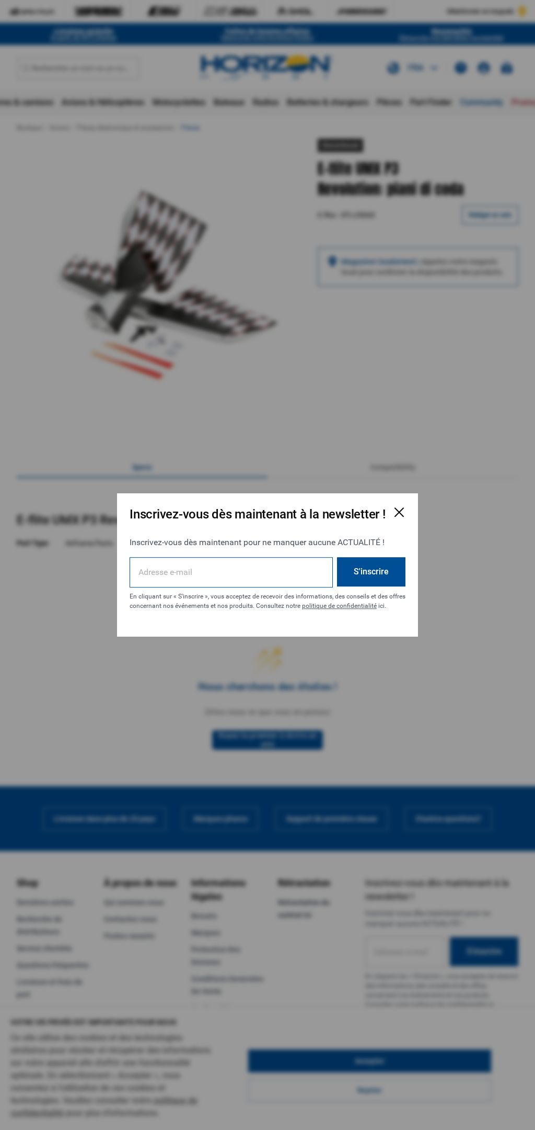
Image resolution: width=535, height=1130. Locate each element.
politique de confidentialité (339, 605)
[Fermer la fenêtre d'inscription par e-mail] (399, 512)
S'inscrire (371, 572)
